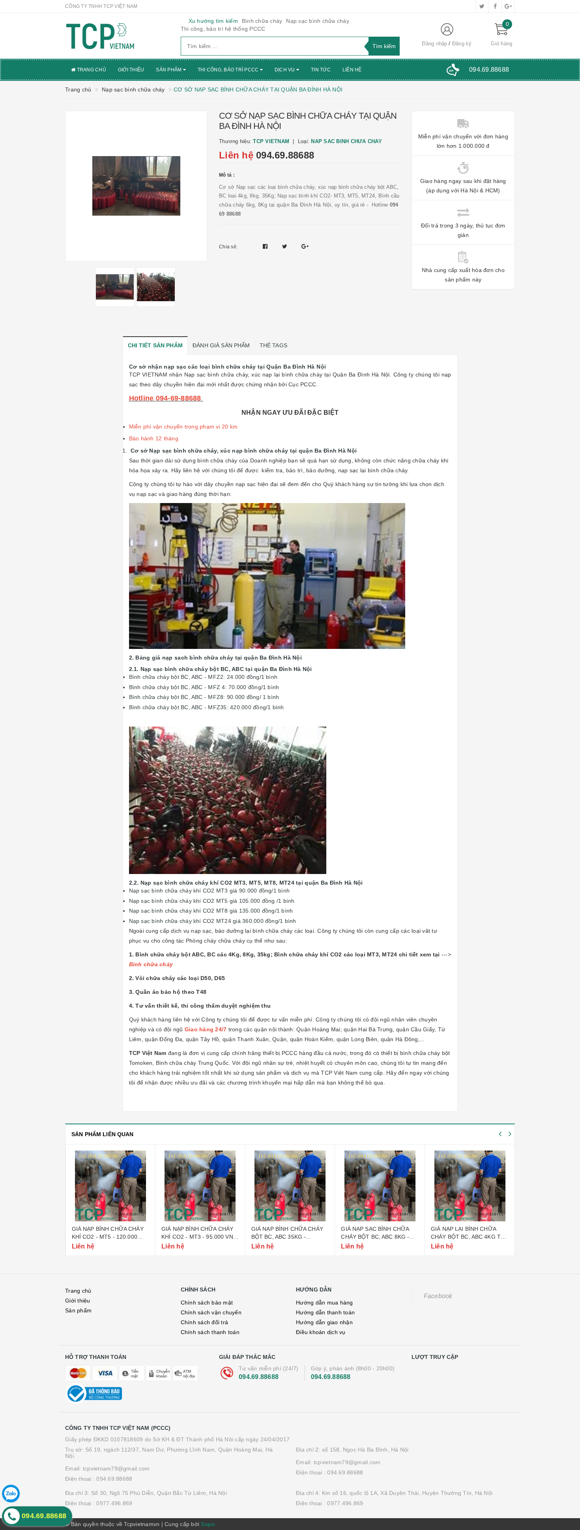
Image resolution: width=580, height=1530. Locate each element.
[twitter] (482, 6)
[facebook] (495, 6)
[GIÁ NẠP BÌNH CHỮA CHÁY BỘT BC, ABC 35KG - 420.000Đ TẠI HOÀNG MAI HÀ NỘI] (290, 1185)
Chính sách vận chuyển (211, 1312)
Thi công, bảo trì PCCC (229, 70)
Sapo (208, 1524)
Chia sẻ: (228, 247)
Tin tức (321, 70)
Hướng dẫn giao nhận (324, 1322)
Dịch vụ (285, 70)
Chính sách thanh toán (210, 1332)
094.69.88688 (285, 155)
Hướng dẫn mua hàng (324, 1302)
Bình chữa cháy (262, 21)
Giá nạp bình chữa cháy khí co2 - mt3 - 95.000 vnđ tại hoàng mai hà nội (199, 1236)
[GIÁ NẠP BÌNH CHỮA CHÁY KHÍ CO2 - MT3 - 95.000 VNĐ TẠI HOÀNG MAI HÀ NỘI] (200, 1185)
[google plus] (508, 6)
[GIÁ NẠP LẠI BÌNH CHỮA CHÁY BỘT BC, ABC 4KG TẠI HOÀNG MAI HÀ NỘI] (470, 1185)
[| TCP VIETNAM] (117, 36)
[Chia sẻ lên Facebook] (266, 246)
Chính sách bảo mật (207, 1302)
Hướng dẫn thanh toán (325, 1312)
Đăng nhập (434, 44)
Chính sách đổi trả (204, 1322)
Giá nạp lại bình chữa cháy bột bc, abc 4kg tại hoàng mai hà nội (468, 1236)
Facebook (438, 1296)
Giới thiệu (131, 70)
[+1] (305, 246)
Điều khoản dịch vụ (321, 1332)
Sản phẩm (169, 70)
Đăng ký (462, 44)
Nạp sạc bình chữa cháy (317, 21)
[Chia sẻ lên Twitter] (286, 246)
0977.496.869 (114, 1503)
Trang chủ (90, 70)
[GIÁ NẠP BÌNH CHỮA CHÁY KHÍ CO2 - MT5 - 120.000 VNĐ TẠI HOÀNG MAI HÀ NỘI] (111, 1185)
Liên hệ (352, 70)
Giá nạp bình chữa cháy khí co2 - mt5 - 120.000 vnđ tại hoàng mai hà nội (110, 1236)
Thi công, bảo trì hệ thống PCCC (223, 29)
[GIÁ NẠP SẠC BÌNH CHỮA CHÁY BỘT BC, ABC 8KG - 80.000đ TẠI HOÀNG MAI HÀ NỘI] (380, 1185)
